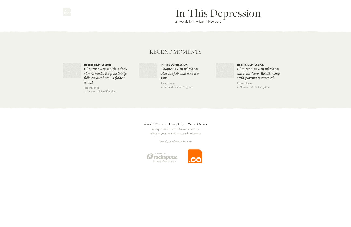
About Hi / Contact (154, 124)
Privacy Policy (176, 124)
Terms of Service (197, 124)
